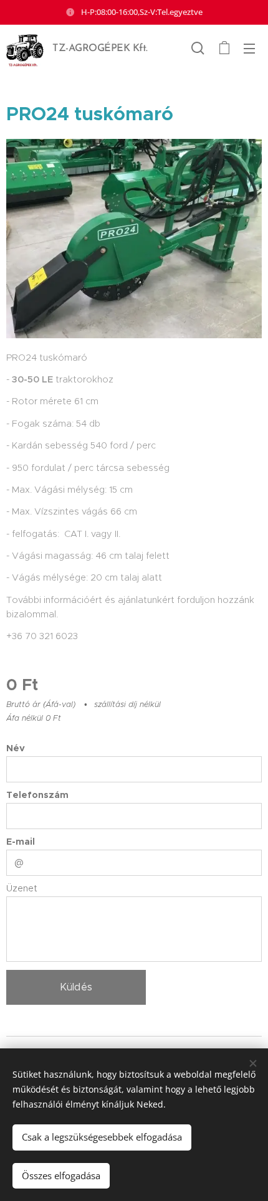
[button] (198, 48)
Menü (249, 48)
